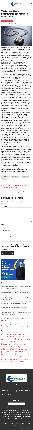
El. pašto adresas (6, 230)
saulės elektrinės (14, 354)
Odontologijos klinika (10, 349)
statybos (19, 357)
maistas (19, 344)
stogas (26, 357)
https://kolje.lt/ (21, 153)
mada (14, 344)
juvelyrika (5, 176)
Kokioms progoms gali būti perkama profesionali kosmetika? (14, 186)
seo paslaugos (6, 357)
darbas (11, 337)
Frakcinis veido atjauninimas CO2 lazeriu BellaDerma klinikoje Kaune (13, 308)
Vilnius (8, 361)
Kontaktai (5, 391)
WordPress (29, 428)
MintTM (19, 425)
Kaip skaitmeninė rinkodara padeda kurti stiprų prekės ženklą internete (16, 287)
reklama (19, 351)
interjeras (20, 339)
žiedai (4, 179)
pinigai (12, 352)
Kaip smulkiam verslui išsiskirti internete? (14, 303)
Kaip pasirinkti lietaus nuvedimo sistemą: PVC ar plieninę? (16, 319)
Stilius (10, 21)
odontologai (16, 346)
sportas (13, 357)
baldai (21, 334)
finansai (4, 339)
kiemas (16, 342)
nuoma (7, 347)
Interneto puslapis (6, 237)
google (11, 339)
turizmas (12, 359)
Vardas (3, 224)
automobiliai (11, 334)
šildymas (13, 361)
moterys (24, 344)
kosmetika (22, 342)
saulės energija (23, 354)
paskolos (5, 352)
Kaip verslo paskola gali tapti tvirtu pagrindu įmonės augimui (15, 293)
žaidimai (19, 361)
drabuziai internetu (24, 336)
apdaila (3, 334)
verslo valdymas (23, 359)
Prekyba (4, 21)
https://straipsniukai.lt (9, 408)
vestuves (25, 176)
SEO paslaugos (7, 394)
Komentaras (5, 206)
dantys (7, 336)
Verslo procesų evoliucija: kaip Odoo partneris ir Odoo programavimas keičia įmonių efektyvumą (16, 325)
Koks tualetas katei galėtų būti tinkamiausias (16, 192)
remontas (5, 354)
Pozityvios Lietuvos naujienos (25, 391)
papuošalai (15, 176)
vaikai (16, 359)
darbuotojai (17, 336)
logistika (10, 344)
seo (29, 355)
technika (5, 359)
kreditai (4, 344)
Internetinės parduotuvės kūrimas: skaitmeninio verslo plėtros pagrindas (16, 313)
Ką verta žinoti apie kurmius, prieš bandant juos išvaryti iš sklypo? (16, 299)
